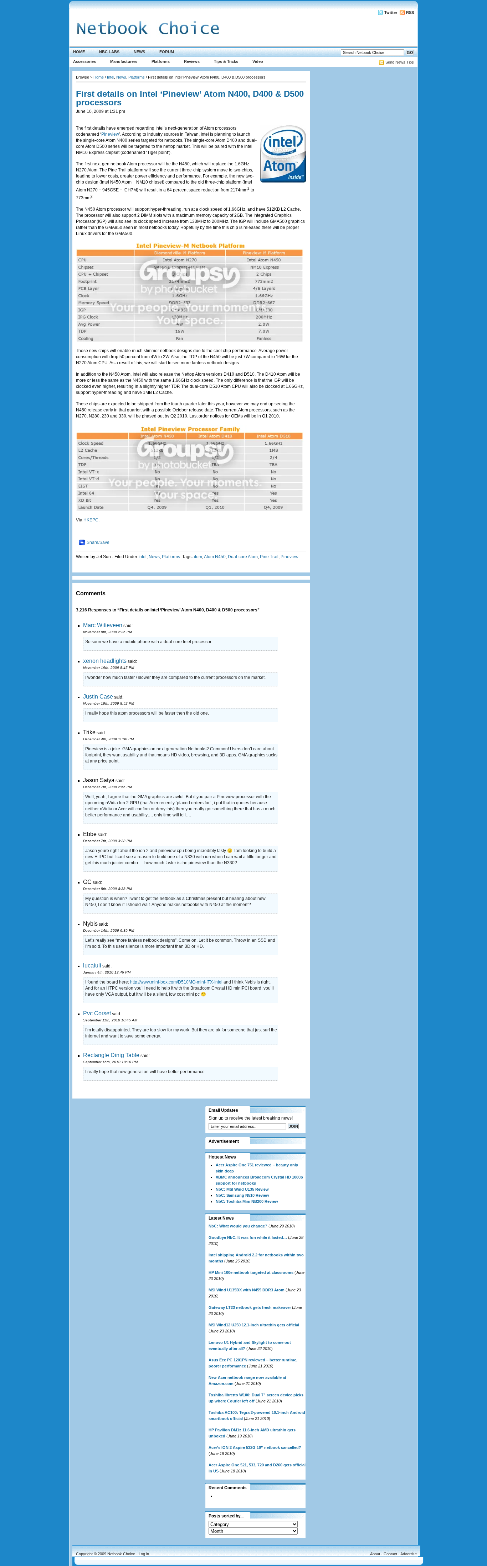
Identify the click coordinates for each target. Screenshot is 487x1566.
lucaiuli (92, 965)
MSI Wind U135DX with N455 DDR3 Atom (246, 1290)
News (139, 52)
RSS (410, 12)
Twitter (390, 12)
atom (197, 556)
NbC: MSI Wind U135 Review (242, 1189)
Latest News (221, 1218)
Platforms (161, 61)
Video (257, 61)
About (375, 1554)
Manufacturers (123, 61)
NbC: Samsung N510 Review (242, 1195)
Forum (166, 52)
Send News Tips (399, 62)
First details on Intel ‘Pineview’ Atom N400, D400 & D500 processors (190, 98)
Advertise (408, 1554)
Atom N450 (215, 556)
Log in (144, 1554)
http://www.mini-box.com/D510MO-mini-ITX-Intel (176, 982)
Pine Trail (269, 556)
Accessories (84, 61)
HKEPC (90, 519)
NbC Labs (109, 52)
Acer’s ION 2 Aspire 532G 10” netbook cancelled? (255, 1447)
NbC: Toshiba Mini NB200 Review (247, 1201)
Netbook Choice (121, 1554)
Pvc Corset (97, 1013)
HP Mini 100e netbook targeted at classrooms (251, 1272)
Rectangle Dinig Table (111, 1055)
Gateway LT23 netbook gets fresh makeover (250, 1307)
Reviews (192, 61)
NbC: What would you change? (238, 1226)
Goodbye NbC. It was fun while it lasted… (248, 1237)
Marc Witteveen (102, 625)
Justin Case (98, 697)
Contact (390, 1554)
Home (79, 52)
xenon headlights (105, 661)
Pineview (110, 134)
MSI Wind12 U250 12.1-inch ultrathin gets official (254, 1325)
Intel (110, 77)
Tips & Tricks (226, 61)
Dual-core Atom (243, 556)
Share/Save (98, 542)
